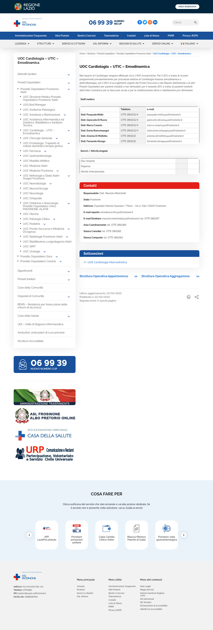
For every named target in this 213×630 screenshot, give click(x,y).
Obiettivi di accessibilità (151, 609)
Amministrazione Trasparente (31, 35)
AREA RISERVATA (187, 6)
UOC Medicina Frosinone (38, 170)
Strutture (44, 43)
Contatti (131, 35)
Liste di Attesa (151, 35)
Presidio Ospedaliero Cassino (38, 261)
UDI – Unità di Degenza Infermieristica (40, 324)
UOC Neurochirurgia (35, 188)
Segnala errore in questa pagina (98, 300)
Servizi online (161, 43)
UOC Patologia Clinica (36, 219)
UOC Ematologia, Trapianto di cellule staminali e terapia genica (43, 145)
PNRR (171, 35)
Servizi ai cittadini (73, 43)
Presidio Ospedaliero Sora (36, 256)
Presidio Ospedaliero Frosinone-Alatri (40, 90)
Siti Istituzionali (147, 599)
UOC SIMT (29, 246)
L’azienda (20, 43)
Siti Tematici (145, 602)
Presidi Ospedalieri (29, 82)
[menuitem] (31, 35)
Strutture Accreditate (30, 341)
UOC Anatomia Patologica (39, 109)
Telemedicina (111, 35)
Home (82, 53)
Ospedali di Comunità (31, 296)
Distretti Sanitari (27, 74)
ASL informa (100, 43)
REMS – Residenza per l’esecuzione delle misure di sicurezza (42, 306)
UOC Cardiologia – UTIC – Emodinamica (39, 132)
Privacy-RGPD (190, 35)
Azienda (81, 586)
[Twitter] (145, 22)
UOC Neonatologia (34, 183)
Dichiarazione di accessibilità (153, 606)
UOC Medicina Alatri (35, 165)
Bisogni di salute (130, 43)
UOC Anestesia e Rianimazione (41, 114)
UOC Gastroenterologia (37, 155)
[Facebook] (139, 22)
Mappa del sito (147, 590)
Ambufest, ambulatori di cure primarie (41, 332)
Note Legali (145, 586)
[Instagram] (150, 22)
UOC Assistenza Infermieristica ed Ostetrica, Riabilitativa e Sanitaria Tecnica (43, 122)
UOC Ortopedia (32, 198)
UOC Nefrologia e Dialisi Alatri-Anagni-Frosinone (41, 177)
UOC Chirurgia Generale (37, 138)
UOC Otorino (31, 214)
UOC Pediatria (31, 223)
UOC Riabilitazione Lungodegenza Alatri (47, 241)
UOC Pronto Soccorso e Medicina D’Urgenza (43, 230)
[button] (28, 44)
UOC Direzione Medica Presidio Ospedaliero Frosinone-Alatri (42, 98)
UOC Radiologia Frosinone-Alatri (43, 236)
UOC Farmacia (32, 151)
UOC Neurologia (33, 193)
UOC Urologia (31, 251)
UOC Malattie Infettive (36, 160)
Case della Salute (28, 315)
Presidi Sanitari (26, 279)
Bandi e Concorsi (87, 35)
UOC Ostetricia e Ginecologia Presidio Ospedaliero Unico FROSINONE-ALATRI (40, 206)
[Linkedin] (155, 22)
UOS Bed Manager (34, 104)
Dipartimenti (25, 270)
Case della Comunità (30, 287)
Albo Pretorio (62, 35)
